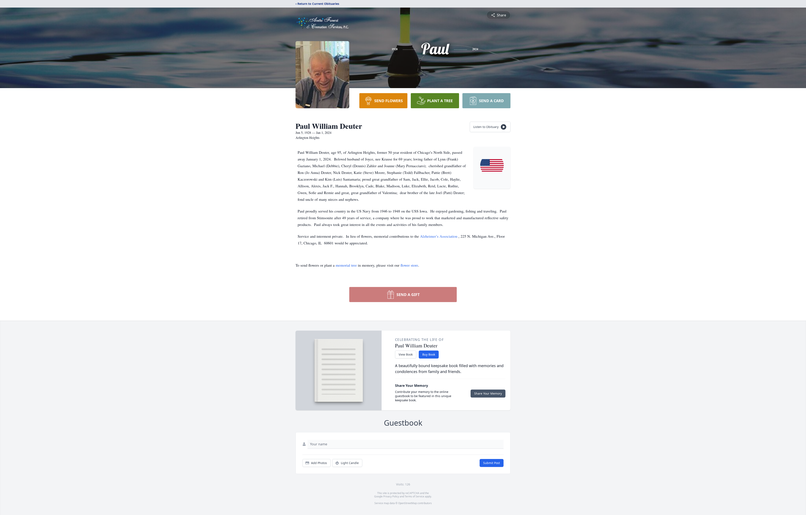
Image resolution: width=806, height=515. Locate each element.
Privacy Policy (391, 496)
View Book (406, 354)
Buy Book (428, 354)
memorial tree (346, 265)
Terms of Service (414, 496)
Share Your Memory (488, 393)
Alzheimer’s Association (439, 236)
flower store (409, 265)
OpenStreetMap (407, 503)
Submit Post (491, 463)
